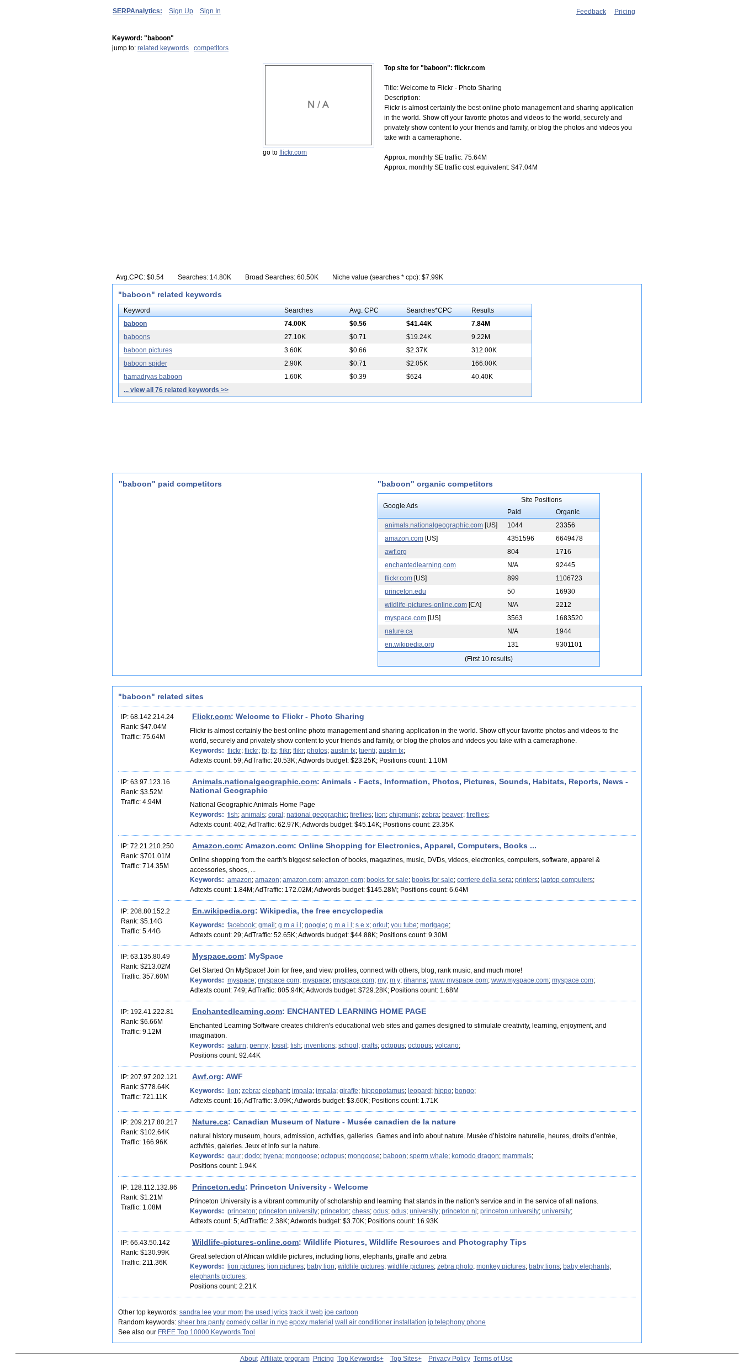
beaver (452, 814)
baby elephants (586, 1266)
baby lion (320, 1266)
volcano (447, 1045)
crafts (370, 1045)
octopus (393, 1045)
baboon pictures (148, 350)
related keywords (163, 48)
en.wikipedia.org (409, 644)
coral (275, 814)
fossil (279, 1045)
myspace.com (405, 618)
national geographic (316, 814)
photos (317, 750)
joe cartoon (341, 1312)
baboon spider (145, 363)
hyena (272, 1156)
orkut (380, 925)
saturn (236, 1045)
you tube (404, 925)
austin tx (343, 750)
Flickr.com (211, 716)
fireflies (360, 814)
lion (380, 814)
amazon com (344, 880)
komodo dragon (475, 1156)
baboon (135, 324)
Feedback (591, 11)
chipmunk (403, 814)
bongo (464, 1091)
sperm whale (429, 1156)
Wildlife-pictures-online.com (245, 1242)
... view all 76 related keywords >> (176, 390)
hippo (443, 1091)
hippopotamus (383, 1091)
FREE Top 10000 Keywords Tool (206, 1332)
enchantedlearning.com (420, 565)
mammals (517, 1156)
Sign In (210, 11)
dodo (252, 1156)
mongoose (301, 1156)
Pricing (624, 11)
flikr (284, 750)
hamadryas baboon (153, 377)
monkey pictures (500, 1266)
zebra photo (455, 1266)
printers (526, 880)
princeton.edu (405, 591)
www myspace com (459, 980)
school (348, 1045)
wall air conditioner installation (380, 1322)
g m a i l (289, 925)
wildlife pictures (361, 1266)
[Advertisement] (181, 132)
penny (258, 1045)
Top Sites (404, 1358)
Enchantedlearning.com (237, 1011)
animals (253, 814)
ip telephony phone (457, 1322)
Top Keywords (358, 1358)
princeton (241, 1211)
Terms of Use (493, 1358)
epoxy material (311, 1322)
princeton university (288, 1211)
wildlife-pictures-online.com (426, 605)
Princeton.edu (218, 1186)
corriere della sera (484, 880)
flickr (234, 750)
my (382, 980)
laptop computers (567, 880)
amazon (239, 880)
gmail (266, 925)
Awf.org (206, 1076)
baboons (137, 337)
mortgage (434, 925)
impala (302, 1091)
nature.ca (399, 631)
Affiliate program (285, 1358)
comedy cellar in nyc (257, 1322)
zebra (430, 814)
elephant (275, 1091)
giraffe (348, 1091)
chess (361, 1211)
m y (395, 980)
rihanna (415, 980)
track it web (306, 1312)
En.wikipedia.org (223, 910)
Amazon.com (216, 845)
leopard (419, 1091)
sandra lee (195, 1312)
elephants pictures (217, 1276)
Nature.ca (210, 1121)
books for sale (387, 880)
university (424, 1211)
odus (380, 1211)
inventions (319, 1045)
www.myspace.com (520, 980)
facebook (241, 925)
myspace (240, 980)
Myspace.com (218, 956)
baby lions (544, 1266)
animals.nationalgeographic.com (434, 525)
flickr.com (293, 152)
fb (264, 750)
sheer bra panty (201, 1322)
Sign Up (181, 11)
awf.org (396, 552)
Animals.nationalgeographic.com (254, 781)
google (315, 925)
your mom (228, 1312)
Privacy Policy (449, 1358)
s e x (362, 925)
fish (232, 814)
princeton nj (459, 1211)
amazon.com (404, 538)
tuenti (367, 750)
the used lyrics (266, 1312)
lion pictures (245, 1266)
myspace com (278, 980)
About (249, 1358)
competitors (211, 48)
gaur (234, 1156)
